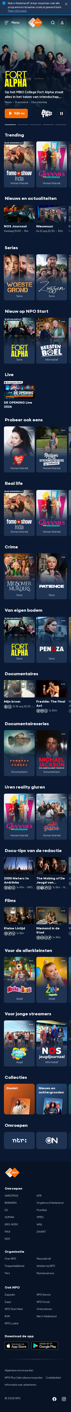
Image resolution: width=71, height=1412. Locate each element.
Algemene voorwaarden (19, 1370)
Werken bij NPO (46, 1266)
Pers (7, 1273)
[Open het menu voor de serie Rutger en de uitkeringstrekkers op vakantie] (63, 430)
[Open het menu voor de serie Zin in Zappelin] (63, 960)
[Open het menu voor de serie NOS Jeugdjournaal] (63, 1024)
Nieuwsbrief (44, 1258)
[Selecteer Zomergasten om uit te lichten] (48, 123)
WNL (39, 1224)
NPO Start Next (14, 1309)
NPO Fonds (43, 1302)
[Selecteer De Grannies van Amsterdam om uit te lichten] (22, 123)
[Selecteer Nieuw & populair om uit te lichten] (60, 123)
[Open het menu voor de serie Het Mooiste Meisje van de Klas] (31, 430)
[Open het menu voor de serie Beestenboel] (63, 321)
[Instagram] (64, 1400)
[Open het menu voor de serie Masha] (31, 960)
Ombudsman (44, 1309)
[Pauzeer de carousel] (61, 113)
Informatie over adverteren (20, 1384)
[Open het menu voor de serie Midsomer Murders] (31, 557)
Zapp (8, 1302)
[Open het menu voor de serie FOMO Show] (31, 145)
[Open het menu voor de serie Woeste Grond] (31, 258)
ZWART (41, 1231)
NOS (7, 1239)
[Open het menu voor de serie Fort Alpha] (31, 321)
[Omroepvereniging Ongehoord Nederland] (51, 1140)
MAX (7, 1231)
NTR (39, 1195)
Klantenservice (45, 1273)
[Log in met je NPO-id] (62, 22)
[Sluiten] (66, 4)
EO (6, 1210)
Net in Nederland (47, 1316)
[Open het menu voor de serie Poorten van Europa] (31, 734)
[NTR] (19, 1140)
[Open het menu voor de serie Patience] (63, 557)
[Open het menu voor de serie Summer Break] (31, 1024)
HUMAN (9, 1217)
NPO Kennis (43, 1294)
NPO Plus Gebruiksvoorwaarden (24, 1377)
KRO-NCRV (11, 1224)
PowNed (42, 1210)
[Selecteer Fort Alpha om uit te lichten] (10, 123)
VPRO (40, 1217)
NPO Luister (12, 1323)
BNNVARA (11, 1203)
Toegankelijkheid (14, 1266)
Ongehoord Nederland (50, 1203)
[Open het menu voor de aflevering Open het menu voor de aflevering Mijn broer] (30, 684)
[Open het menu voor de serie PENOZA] (63, 620)
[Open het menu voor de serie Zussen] (63, 258)
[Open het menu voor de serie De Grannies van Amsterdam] (63, 145)
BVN (7, 1316)
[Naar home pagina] (35, 22)
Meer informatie (17, 11)
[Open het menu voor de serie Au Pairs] (63, 797)
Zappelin (10, 1294)
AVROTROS (11, 1195)
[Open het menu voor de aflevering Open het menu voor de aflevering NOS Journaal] (30, 209)
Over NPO (10, 1258)
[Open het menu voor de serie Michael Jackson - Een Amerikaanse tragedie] (63, 734)
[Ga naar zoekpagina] (53, 22)
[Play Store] (44, 1346)
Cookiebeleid (53, 1377)
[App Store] (16, 1346)
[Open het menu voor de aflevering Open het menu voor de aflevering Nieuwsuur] (63, 209)
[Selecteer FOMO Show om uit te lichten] (35, 123)
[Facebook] (54, 1400)
